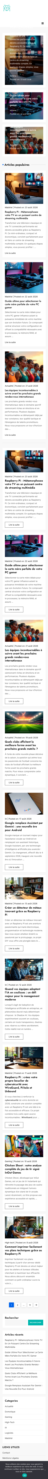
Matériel (13, 76)
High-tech (9, 1242)
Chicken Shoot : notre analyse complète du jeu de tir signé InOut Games (23, 1168)
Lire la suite (10, 253)
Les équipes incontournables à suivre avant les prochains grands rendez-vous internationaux (23, 133)
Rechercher (12, 1318)
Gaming (8, 1161)
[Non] (45, 1470)
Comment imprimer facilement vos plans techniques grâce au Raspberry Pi (23, 1250)
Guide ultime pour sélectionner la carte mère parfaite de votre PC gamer (24, 100)
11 (30, 1305)
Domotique (10, 1411)
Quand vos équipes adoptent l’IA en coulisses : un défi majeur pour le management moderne (22, 994)
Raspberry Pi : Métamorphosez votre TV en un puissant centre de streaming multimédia (23, 215)
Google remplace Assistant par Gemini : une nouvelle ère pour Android (24, 826)
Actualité (13, 145)
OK (25, 1475)
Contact (6, 1452)
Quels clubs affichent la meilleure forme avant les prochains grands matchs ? (21, 745)
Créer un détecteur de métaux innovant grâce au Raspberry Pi (23, 911)
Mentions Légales (10, 1458)
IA (6, 819)
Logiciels (9, 1433)
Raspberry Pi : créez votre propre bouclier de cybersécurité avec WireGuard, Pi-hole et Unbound (21, 1084)
